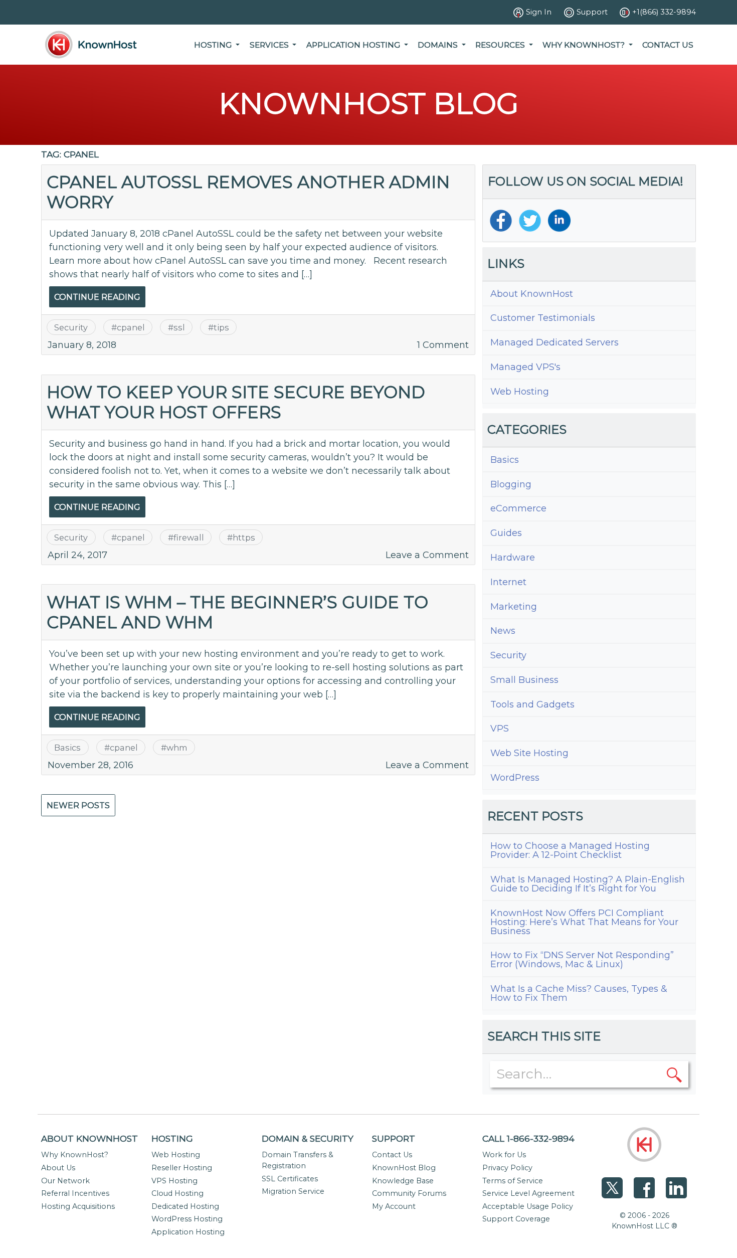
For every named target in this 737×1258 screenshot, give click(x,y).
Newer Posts (78, 805)
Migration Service (293, 1191)
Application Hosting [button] (354, 45)
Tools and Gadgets (532, 704)
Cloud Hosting (177, 1193)
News (502, 630)
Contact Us (667, 45)
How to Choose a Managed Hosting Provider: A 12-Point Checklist (570, 850)
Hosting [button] (214, 45)
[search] (674, 1074)
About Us (58, 1167)
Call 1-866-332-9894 (528, 1138)
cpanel (131, 327)
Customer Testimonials (542, 317)
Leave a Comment (427, 555)
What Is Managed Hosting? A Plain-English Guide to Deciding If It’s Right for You (587, 884)
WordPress (514, 777)
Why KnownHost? (74, 1154)
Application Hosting (188, 1231)
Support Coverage (516, 1218)
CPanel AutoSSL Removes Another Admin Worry (248, 191)
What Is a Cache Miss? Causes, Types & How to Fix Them (578, 993)
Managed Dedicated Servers (554, 342)
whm (177, 748)
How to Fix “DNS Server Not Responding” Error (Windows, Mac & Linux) (582, 960)
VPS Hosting (174, 1180)
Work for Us (504, 1154)
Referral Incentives (75, 1193)
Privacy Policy (507, 1167)
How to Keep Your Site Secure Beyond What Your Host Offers (236, 402)
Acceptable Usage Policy (527, 1206)
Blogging (510, 484)
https (244, 537)
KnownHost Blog (404, 1167)
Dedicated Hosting (185, 1206)
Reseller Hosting (181, 1167)
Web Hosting (519, 391)
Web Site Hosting (529, 753)
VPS (499, 728)
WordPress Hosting (187, 1218)
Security (71, 327)
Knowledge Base (403, 1180)
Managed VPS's (525, 367)
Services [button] (270, 45)
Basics (67, 748)
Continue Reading (97, 297)
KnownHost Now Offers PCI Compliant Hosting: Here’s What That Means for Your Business (584, 922)
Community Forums (409, 1193)
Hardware (512, 557)
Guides (506, 532)
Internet (508, 582)
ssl (179, 327)
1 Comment (443, 344)
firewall (188, 537)
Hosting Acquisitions (78, 1206)
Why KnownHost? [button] (584, 45)
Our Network (65, 1180)
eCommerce (518, 508)
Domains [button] (439, 45)
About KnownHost (531, 293)
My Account (394, 1206)
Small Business (524, 679)
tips (221, 327)
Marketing (513, 606)
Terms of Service (512, 1180)
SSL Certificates (290, 1178)
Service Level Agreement (528, 1193)
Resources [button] (501, 45)
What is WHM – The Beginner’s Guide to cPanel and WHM (237, 612)
